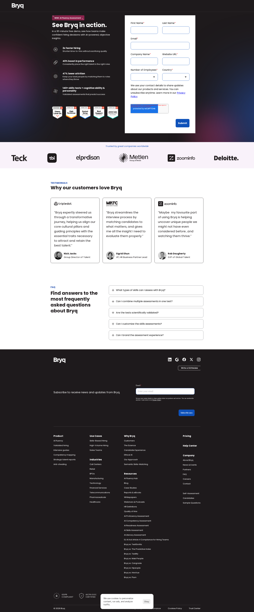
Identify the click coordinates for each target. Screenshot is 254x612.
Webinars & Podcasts (134, 502)
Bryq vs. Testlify (131, 553)
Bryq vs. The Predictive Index (137, 549)
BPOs (92, 473)
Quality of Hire (130, 511)
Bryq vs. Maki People (133, 558)
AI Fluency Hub (131, 478)
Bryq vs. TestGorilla (133, 544)
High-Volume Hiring (99, 445)
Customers (129, 440)
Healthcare (95, 502)
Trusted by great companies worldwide (127, 146)
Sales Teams (96, 450)
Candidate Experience (135, 450)
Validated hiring (61, 445)
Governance (155, 608)
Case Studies (130, 487)
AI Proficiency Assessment (136, 516)
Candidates (188, 498)
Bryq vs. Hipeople (132, 568)
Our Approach (131, 459)
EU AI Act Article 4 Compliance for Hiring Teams (146, 539)
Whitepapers (130, 497)
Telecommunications (100, 492)
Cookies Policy (175, 608)
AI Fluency (58, 440)
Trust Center (194, 608)
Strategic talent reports (65, 459)
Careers (187, 479)
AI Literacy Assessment (135, 535)
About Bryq (188, 460)
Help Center (190, 445)
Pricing (187, 436)
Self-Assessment (191, 493)
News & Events (190, 464)
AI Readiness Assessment (136, 525)
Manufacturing (96, 478)
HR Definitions (130, 506)
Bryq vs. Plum (130, 577)
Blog (126, 483)
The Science (130, 445)
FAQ (185, 474)
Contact (186, 483)
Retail (92, 469)
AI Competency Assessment (137, 520)
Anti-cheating (60, 464)
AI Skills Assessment (133, 530)
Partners (187, 469)
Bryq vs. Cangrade (133, 563)
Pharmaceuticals (98, 497)
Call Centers (95, 464)
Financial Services (98, 487)
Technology (95, 483)
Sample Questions (191, 502)
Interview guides (61, 450)
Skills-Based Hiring (98, 440)
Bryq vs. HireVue (131, 572)
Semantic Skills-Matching (136, 464)
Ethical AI (128, 454)
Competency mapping (64, 454)
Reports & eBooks (132, 492)
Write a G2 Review (189, 368)
